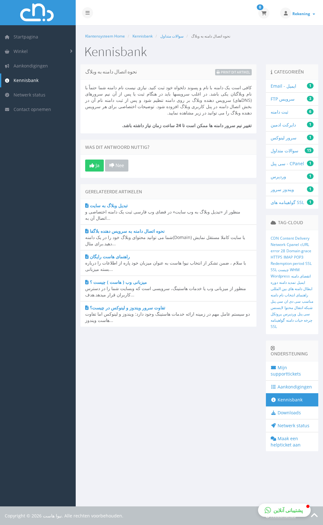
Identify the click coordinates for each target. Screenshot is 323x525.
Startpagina (24, 37)
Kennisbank (24, 80)
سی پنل (277, 301)
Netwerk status (28, 95)
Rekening (302, 13)
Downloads (288, 413)
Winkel (19, 51)
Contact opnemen (31, 109)
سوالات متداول (172, 36)
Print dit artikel (235, 72)
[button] (284, 510)
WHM (295, 269)
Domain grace (298, 251)
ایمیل (301, 282)
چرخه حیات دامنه (299, 320)
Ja (96, 165)
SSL (308, 263)
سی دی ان (292, 301)
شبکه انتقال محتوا (299, 307)
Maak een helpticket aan (286, 441)
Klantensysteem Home (105, 36)
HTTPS (276, 257)
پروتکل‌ (276, 314)
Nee (119, 165)
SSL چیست (280, 269)
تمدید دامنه (287, 282)
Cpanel (293, 244)
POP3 (298, 257)
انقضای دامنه (301, 276)
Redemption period (287, 263)
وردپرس (289, 314)
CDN (275, 238)
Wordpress (280, 276)
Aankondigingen (29, 66)
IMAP (288, 257)
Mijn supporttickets (286, 371)
